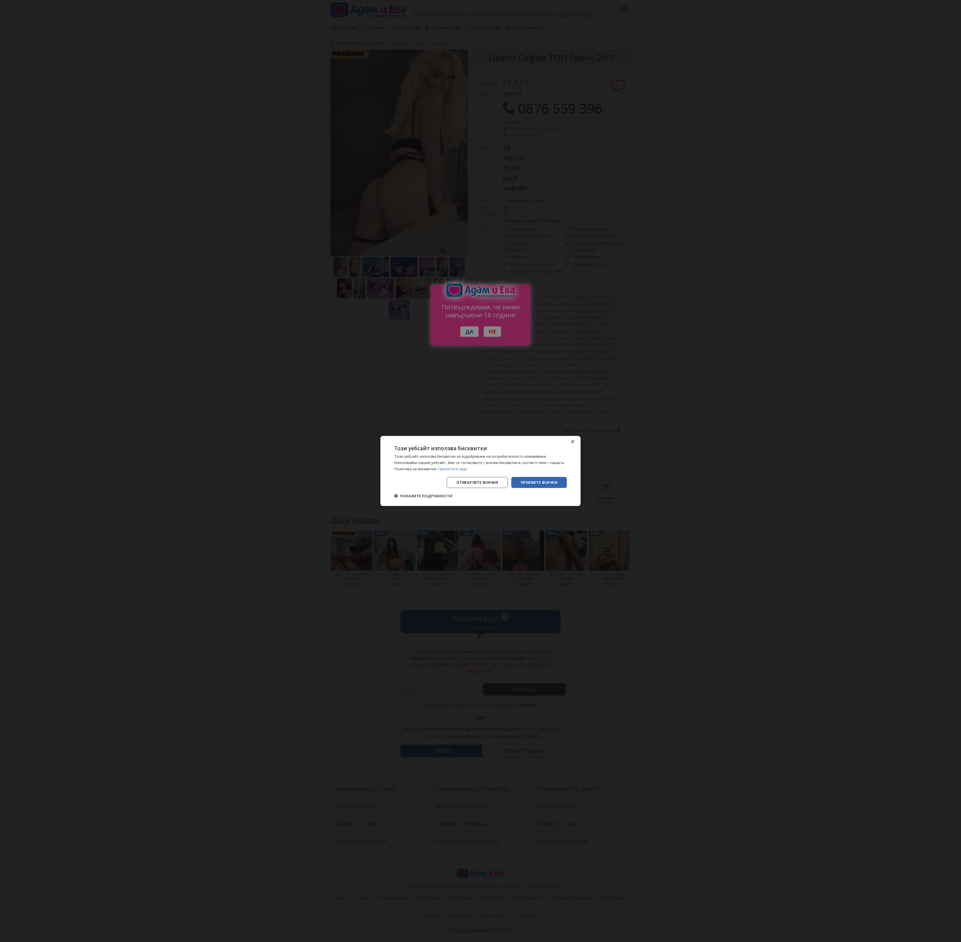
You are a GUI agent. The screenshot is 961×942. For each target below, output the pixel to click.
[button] (423, 496)
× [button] (572, 442)
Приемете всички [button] (539, 482)
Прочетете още (452, 468)
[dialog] (480, 471)
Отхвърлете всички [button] (477, 482)
